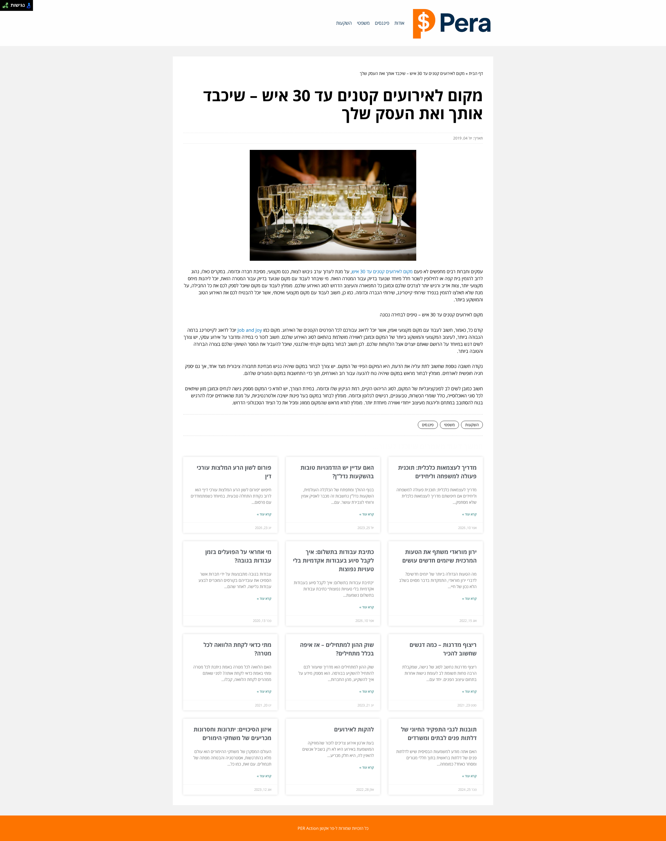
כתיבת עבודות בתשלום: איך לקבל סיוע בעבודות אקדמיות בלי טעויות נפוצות (333, 560)
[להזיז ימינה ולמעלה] (6, 4)
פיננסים (382, 23)
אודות (399, 23)
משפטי (363, 23)
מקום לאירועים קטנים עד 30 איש (382, 271)
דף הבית (476, 73)
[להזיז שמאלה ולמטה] (4, 6)
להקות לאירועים (354, 729)
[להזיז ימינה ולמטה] (6, 6)
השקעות (344, 23)
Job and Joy (250, 330)
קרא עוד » (469, 514)
